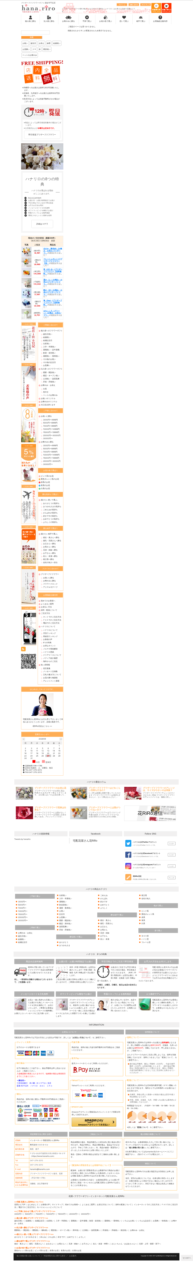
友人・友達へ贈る (50, 556)
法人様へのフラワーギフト (52, 369)
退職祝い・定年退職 (51, 350)
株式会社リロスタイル (39, 1145)
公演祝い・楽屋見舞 (51, 379)
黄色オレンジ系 (147, 914)
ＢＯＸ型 (145, 936)
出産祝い (46, 343)
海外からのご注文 (50, 661)
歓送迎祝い (63, 905)
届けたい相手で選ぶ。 (50, 534)
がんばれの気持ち (50, 513)
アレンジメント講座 (51, 681)
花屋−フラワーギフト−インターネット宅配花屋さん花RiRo (96, 1196)
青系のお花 (45, 485)
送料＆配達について (123, 1204)
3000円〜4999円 (50, 420)
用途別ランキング (50, 636)
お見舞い (26, 49)
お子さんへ (86, 1244)
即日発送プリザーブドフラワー (42, 134)
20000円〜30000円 (51, 435)
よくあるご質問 (47, 604)
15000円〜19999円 (51, 432)
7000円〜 (22, 908)
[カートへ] (187, 1258)
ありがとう (63, 942)
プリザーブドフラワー (50, 574)
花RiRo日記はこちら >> (42, 726)
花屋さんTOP (19, 1204)
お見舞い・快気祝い (161, 1221)
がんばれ (104, 898)
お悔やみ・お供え (48, 385)
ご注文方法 (45, 613)
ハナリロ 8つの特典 (96, 954)
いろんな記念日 (144, 1221)
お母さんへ (61, 1244)
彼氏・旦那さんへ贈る (52, 540)
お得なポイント (49, 646)
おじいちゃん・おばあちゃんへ (124, 1244)
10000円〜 (22, 911)
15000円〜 (22, 914)
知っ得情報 (45, 665)
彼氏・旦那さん (106, 923)
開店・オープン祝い (51, 375)
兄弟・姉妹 (104, 933)
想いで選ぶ (124, 21)
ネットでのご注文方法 (52, 617)
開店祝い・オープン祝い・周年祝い (65, 1230)
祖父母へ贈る (48, 559)
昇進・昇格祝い (49, 382)
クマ (34, 49)
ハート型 (145, 939)
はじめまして (33, 1204)
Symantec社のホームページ (156, 1151)
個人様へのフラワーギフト (52, 330)
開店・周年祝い (65, 923)
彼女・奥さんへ (20, 1244)
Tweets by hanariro (22, 839)
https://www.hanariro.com (43, 1156)
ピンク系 (145, 911)
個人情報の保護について (150, 1134)
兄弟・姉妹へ (74, 1244)
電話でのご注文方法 (51, 623)
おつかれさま (64, 945)
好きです (104, 901)
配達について (167, 1057)
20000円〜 (23, 917)
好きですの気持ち (50, 516)
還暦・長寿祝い (65, 908)
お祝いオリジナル (48, 398)
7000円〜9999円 (50, 426)
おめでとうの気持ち (51, 519)
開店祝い (47, 49)
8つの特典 (47, 642)
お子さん (104, 936)
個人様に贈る (30, 21)
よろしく (104, 908)
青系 (143, 920)
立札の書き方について (52, 674)
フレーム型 (145, 942)
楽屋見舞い (63, 926)
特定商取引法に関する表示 (41, 1134)
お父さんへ (50, 1244)
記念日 (62, 914)
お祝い (25, 43)
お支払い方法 (46, 607)
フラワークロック (50, 584)
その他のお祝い (49, 359)
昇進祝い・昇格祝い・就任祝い (115, 1230)
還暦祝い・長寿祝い (51, 356)
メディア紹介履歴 (50, 658)
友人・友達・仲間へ (101, 1244)
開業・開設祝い (49, 372)
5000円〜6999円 (50, 423)
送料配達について (152, 1032)
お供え (41, 43)
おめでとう (104, 905)
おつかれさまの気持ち (52, 506)
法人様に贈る (49, 21)
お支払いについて (69, 1032)
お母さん (104, 930)
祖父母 (144, 895)
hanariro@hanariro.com (40, 1169)
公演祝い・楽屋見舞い (91, 1230)
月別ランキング (49, 633)
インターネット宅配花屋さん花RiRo (44, 1140)
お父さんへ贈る (49, 543)
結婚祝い (56, 43)
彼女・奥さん (105, 920)
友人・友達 (104, 939)
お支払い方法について (82, 1037)
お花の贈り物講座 (50, 678)
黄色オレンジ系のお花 (50, 479)
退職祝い (62, 901)
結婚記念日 (47, 340)
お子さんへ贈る (49, 553)
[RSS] (23, 649)
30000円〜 (48, 438)
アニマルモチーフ (50, 587)
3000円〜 (22, 901)
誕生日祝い (47, 334)
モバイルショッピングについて (49, 1207)
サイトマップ (57, 1204)
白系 (45, 389)
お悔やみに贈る (68, 21)
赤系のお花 (45, 482)
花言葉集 (46, 668)
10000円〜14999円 (51, 429)
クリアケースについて (52, 655)
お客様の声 (47, 639)
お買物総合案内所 (160, 21)
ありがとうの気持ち (51, 503)
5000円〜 (22, 905)
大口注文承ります (48, 405)
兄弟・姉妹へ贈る (50, 550)
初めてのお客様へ (48, 601)
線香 (49, 43)
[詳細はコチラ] (42, 228)
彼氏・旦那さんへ (36, 1244)
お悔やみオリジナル (49, 401)
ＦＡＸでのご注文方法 (52, 620)
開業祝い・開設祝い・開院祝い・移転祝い (31, 1230)
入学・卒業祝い (49, 347)
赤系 (143, 917)
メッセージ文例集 (50, 671)
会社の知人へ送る (50, 562)
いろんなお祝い (129, 1221)
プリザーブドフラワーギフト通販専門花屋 (38, 3)
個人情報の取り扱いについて (28, 1256)
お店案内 (72, 1256)
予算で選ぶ (87, 21)
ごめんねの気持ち (50, 509)
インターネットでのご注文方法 (146, 1204)
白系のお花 (45, 488)
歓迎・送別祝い (49, 353)
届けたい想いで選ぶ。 (50, 500)
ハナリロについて (48, 626)
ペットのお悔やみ (29, 55)
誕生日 (33, 43)
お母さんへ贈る (49, 547)
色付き (46, 392)
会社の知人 (145, 898)
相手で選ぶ (140, 21)
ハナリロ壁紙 (48, 652)
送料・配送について (49, 610)
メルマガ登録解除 (50, 649)
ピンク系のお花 (47, 476)
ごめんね (104, 895)
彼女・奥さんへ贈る (51, 537)
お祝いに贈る (46, 416)
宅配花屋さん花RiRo (85, 840)
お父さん (104, 926)
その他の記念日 (49, 362)
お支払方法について (105, 1204)
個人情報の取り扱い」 (138, 1147)
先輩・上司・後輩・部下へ (150, 1244)
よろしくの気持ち (50, 522)
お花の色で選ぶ (105, 21)
